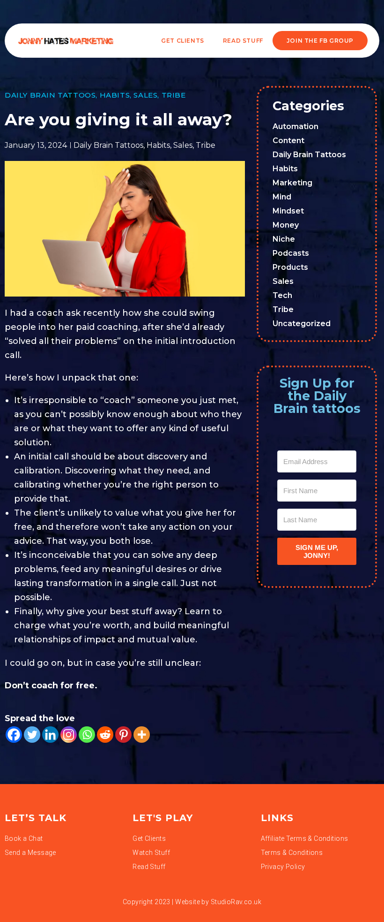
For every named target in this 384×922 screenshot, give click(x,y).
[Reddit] (105, 734)
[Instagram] (68, 734)
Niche (284, 239)
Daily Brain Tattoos (50, 95)
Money (286, 225)
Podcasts (291, 253)
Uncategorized (302, 323)
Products (290, 267)
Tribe (174, 95)
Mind (282, 196)
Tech (282, 295)
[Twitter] (32, 734)
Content (288, 140)
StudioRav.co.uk (236, 902)
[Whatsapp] (87, 734)
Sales (145, 95)
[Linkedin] (50, 734)
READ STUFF (243, 40)
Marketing (292, 182)
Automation (295, 126)
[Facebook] (14, 734)
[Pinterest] (123, 734)
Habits (115, 95)
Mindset (288, 210)
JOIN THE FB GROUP (320, 40)
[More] (141, 734)
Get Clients (182, 40)
